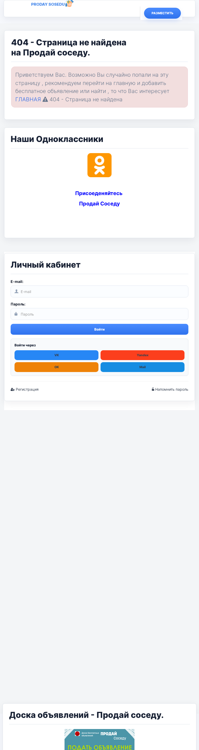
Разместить (162, 13)
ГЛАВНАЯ (28, 99)
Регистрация (27, 389)
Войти (99, 329)
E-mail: (17, 281)
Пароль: (18, 304)
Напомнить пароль (171, 389)
